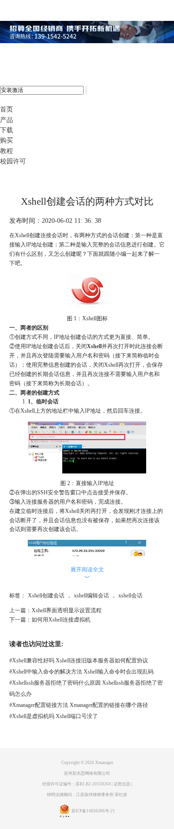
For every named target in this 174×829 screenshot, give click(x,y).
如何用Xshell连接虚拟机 (61, 619)
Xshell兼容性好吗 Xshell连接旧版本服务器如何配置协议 (78, 660)
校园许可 (13, 161)
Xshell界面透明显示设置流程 (67, 610)
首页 (6, 109)
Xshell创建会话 (46, 595)
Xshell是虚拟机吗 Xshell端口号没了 (53, 716)
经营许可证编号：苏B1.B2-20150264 (76, 784)
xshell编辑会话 (91, 595)
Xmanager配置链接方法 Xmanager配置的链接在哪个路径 (78, 705)
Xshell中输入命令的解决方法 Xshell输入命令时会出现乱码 (81, 671)
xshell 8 (45, 53)
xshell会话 (130, 595)
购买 (6, 140)
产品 (6, 120)
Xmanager (104, 762)
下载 (6, 130)
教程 (6, 151)
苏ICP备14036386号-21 (93, 811)
